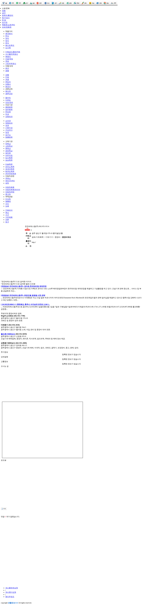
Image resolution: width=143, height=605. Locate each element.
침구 (7, 222)
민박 (7, 77)
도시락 (8, 48)
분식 (7, 43)
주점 (7, 61)
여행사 (8, 84)
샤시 (7, 204)
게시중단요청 (10, 592)
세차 (7, 183)
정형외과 (9, 123)
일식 (7, 41)
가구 (7, 215)
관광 (7, 80)
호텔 (7, 71)
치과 (7, 114)
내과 (7, 125)
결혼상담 (9, 94)
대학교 (8, 144)
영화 (4, 11)
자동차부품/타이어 (12, 190)
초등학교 (9, 151)
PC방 (4, 20)
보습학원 (9, 160)
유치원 (8, 153)
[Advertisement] (12, 236)
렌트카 (8, 82)
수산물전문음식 (11, 54)
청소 (7, 213)
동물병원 (9, 137)
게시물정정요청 (11, 588)
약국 (7, 132)
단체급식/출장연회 (12, 52)
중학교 (8, 148)
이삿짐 (8, 199)
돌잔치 (8, 98)
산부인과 (9, 128)
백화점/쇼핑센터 (8, 25)
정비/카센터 (10, 181)
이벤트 (8, 100)
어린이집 (9, 155)
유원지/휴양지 (7, 15)
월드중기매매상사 (8, 334)
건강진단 (9, 130)
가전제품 (9, 217)
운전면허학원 (10, 174)
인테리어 (9, 210)
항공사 (8, 87)
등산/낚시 (6, 18)
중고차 (8, 194)
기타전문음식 (10, 64)
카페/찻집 (9, 59)
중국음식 (9, 34)
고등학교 (9, 146)
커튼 (7, 220)
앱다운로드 (9, 597)
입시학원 (9, 158)
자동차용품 (9, 187)
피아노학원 (9, 167)
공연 (4, 13)
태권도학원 (9, 171)
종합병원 (9, 107)
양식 (7, 38)
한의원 (8, 112)
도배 (7, 206)
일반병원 (9, 110)
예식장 (8, 91)
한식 (7, 36)
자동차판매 (9, 192)
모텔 (7, 75)
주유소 (8, 178)
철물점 (8, 201)
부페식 (8, 57)
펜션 (7, 68)
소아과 (8, 121)
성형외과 (9, 117)
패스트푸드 (9, 45)
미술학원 (9, 164)
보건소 (8, 135)
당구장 (4, 22)
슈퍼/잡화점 (6, 27)
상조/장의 (9, 102)
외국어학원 (9, 169)
